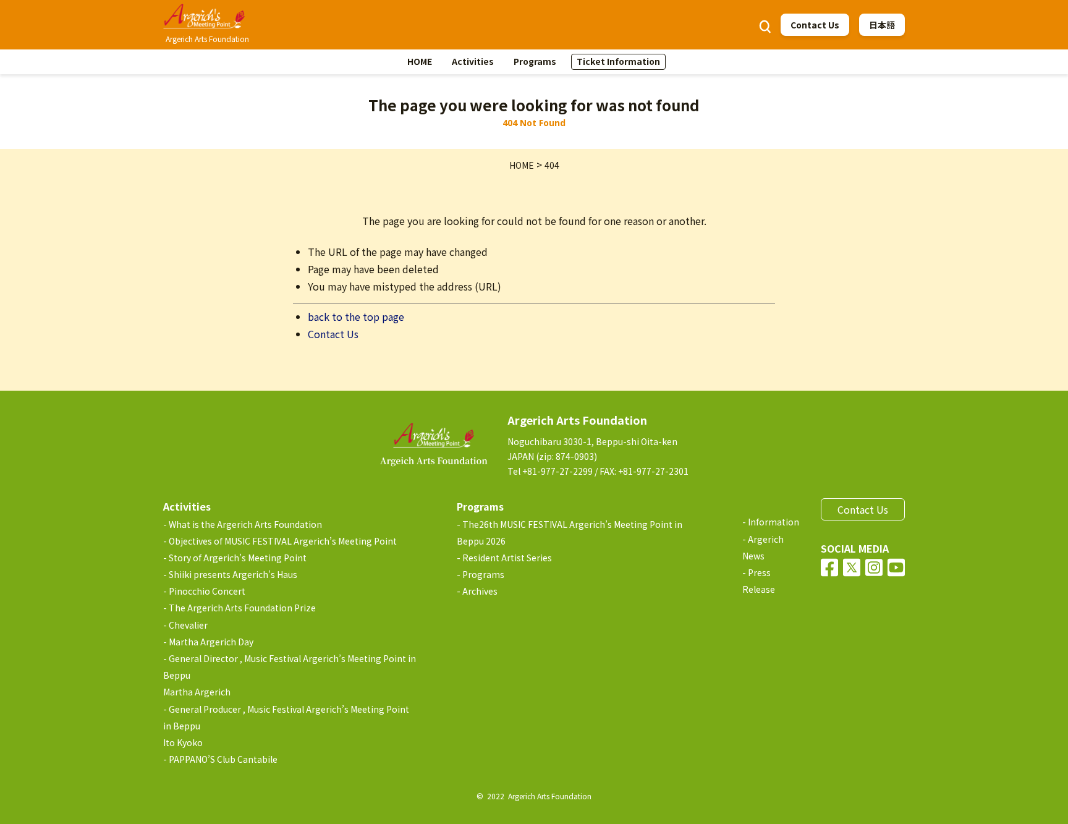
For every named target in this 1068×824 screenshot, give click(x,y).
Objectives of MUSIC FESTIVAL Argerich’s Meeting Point (283, 541)
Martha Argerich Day (211, 641)
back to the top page (356, 316)
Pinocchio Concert (207, 591)
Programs (535, 61)
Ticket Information (618, 61)
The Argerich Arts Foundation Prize (242, 607)
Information (773, 522)
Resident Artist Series (507, 557)
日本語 (882, 25)
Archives (480, 591)
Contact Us (814, 25)
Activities (473, 61)
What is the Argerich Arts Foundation (245, 524)
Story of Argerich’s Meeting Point (238, 557)
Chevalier (188, 625)
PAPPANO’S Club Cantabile (223, 759)
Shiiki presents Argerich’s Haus (233, 574)
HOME (419, 61)
